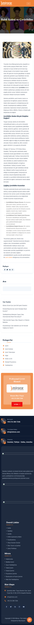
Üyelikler (10, 531)
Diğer (6, 355)
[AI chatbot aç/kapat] (29, 619)
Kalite (9, 528)
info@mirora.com (13, 432)
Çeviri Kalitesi (9, 349)
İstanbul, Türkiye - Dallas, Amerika (19, 442)
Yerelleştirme (9, 365)
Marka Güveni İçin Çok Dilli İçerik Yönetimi (15, 305)
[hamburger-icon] (28, 3)
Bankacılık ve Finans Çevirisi (14, 576)
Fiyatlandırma (12, 540)
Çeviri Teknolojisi (10, 352)
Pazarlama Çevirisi (11, 573)
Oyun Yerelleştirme (11, 565)
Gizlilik (9, 534)
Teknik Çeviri (9, 568)
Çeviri (6, 346)
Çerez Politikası (12, 548)
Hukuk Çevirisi (10, 571)
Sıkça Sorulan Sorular (14, 543)
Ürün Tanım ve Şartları (14, 545)
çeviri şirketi (8, 257)
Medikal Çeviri (10, 562)
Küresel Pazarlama (10, 362)
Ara (4, 281)
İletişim (16, 404)
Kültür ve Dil (8, 359)
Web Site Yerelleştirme (12, 579)
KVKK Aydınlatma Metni (14, 537)
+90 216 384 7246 (17, 398)
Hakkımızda (9, 559)
